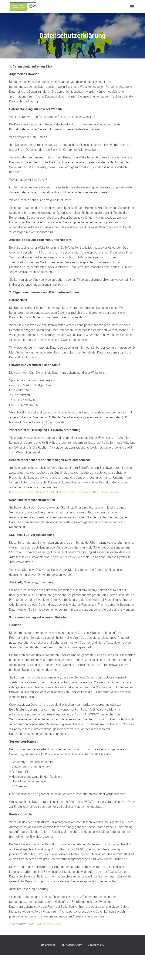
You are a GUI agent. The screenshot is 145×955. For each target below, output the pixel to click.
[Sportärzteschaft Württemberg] (24, 6)
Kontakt (50, 945)
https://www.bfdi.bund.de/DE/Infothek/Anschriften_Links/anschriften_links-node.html (64, 492)
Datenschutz (74, 945)
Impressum (97, 945)
